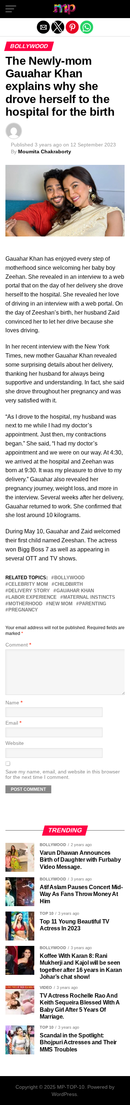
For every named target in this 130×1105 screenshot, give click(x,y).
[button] (10, 9)
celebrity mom (28, 584)
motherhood (25, 604)
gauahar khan (75, 591)
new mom (61, 604)
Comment (18, 645)
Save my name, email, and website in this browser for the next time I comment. (62, 774)
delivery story (29, 591)
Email (13, 723)
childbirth (69, 584)
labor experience (32, 597)
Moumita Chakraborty (44, 151)
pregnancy (23, 610)
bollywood (69, 578)
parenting (92, 604)
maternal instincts (89, 597)
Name (13, 702)
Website (14, 743)
